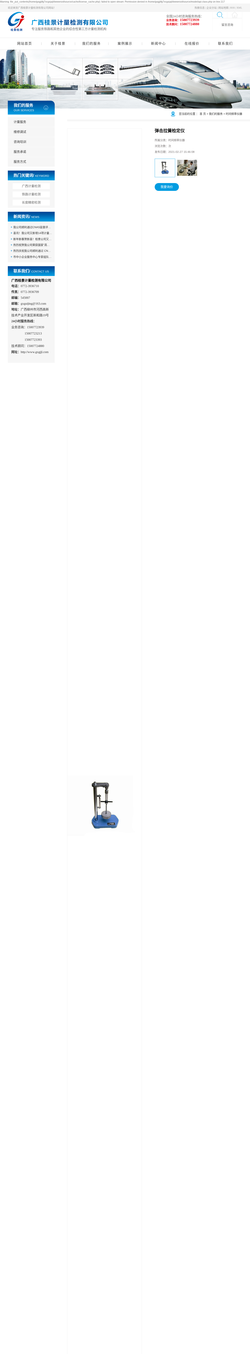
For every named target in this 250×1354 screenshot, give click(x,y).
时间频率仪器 (234, 113)
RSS (232, 7)
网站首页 (24, 43)
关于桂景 (58, 43)
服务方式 (20, 161)
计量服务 (20, 122)
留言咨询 (227, 24)
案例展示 (125, 43)
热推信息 (200, 7)
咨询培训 (20, 141)
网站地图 (223, 7)
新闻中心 (158, 43)
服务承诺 (20, 151)
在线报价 (192, 43)
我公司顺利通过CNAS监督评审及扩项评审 (32, 227)
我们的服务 (91, 43)
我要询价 (167, 187)
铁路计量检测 (31, 194)
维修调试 (20, 131)
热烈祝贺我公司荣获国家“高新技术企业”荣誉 (32, 244)
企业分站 (211, 7)
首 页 (203, 113)
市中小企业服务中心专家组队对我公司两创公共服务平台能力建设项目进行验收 (32, 256)
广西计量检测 (31, 186)
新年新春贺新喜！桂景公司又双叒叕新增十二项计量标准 (32, 239)
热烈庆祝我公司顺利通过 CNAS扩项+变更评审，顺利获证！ (32, 250)
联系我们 (225, 43)
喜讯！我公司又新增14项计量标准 (32, 233)
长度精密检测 (31, 202)
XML (239, 7)
